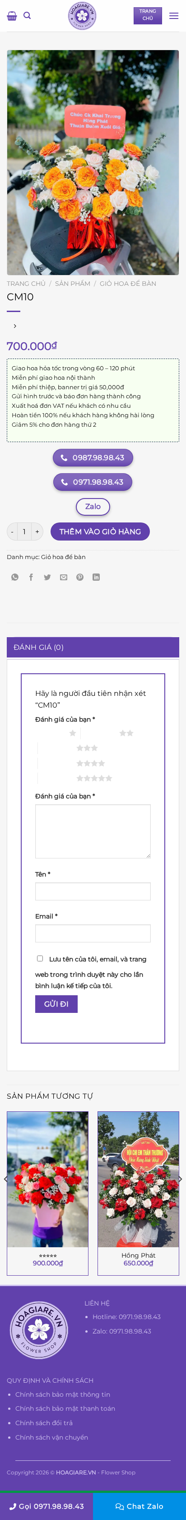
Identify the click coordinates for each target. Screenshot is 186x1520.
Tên (42, 874)
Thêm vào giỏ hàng (100, 531)
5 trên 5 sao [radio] (57, 778)
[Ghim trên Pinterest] (80, 577)
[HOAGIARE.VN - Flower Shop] (82, 16)
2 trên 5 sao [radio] (100, 733)
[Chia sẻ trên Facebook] (31, 577)
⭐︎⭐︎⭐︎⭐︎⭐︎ (48, 1255)
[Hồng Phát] (138, 1179)
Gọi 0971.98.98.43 (51, 1506)
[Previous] (6, 1197)
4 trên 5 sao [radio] (57, 763)
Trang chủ (26, 283)
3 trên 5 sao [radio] (57, 747)
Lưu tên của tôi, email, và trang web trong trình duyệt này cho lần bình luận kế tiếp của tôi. (91, 972)
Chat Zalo (145, 1506)
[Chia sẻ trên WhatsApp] (15, 577)
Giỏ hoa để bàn (128, 283)
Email (46, 916)
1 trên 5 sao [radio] (50, 733)
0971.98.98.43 (140, 1317)
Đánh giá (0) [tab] (39, 647)
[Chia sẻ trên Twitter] (47, 577)
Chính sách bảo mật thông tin (62, 1394)
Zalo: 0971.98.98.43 (122, 1331)
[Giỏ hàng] (12, 16)
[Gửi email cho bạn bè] (63, 577)
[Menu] (173, 16)
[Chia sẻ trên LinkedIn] (96, 577)
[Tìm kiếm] (27, 15)
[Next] (179, 1197)
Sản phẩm (72, 283)
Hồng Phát (138, 1255)
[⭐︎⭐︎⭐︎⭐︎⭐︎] (47, 1179)
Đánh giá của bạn (65, 719)
